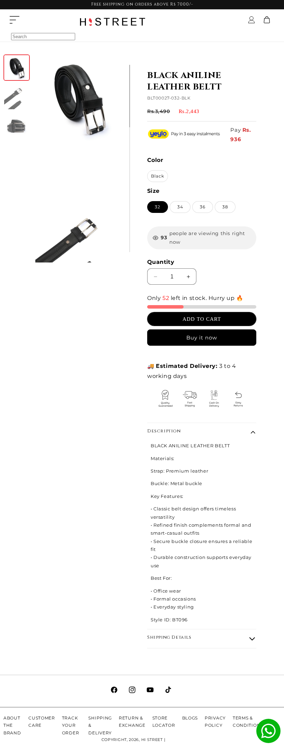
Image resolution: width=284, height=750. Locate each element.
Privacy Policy (215, 721)
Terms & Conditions (248, 721)
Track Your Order (70, 725)
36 (202, 206)
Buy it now (201, 337)
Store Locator (163, 721)
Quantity (160, 262)
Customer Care (41, 721)
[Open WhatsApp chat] (268, 731)
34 (180, 206)
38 (225, 206)
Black (157, 176)
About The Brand (12, 725)
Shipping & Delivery (100, 725)
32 (157, 206)
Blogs (190, 718)
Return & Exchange (132, 721)
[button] (14, 19)
